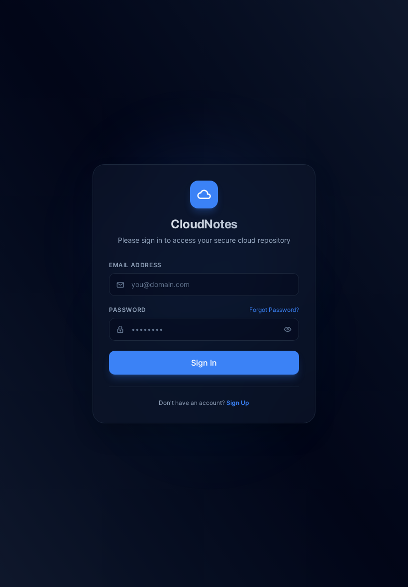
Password (127, 309)
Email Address (135, 265)
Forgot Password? (274, 309)
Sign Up (237, 402)
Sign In (204, 363)
